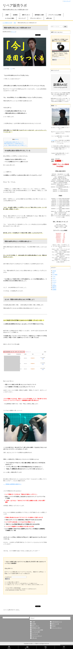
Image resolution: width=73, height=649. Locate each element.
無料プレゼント (26, 14)
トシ (11, 68)
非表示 (16, 139)
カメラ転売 (54, 274)
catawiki (54, 270)
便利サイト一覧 (55, 623)
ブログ (53, 278)
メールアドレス (8, 577)
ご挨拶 (6, 14)
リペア (53, 283)
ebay (53, 272)
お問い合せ (49, 18)
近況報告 (15, 14)
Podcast (53, 625)
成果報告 (54, 285)
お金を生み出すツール (57, 621)
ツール (53, 276)
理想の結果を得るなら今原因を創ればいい (14, 143)
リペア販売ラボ (15, 5)
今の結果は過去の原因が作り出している (13, 142)
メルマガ (53, 140)
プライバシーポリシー (35, 18)
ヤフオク (54, 282)
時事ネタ (54, 287)
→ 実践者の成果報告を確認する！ (12, 484)
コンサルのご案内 (9, 18)
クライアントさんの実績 (54, 14)
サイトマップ (22, 18)
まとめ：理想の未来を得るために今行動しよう (15, 145)
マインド (13, 31)
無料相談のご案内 (39, 14)
